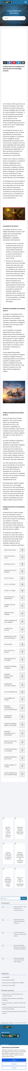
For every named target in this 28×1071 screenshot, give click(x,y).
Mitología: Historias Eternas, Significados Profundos (12, 999)
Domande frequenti (7, 980)
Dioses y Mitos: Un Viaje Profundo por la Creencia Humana (12, 995)
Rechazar (14, 1068)
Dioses (4, 977)
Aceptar (14, 1060)
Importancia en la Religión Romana (11, 982)
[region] (14, 1058)
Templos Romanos (7, 985)
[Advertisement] (14, 42)
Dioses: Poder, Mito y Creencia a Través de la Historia (14, 1003)
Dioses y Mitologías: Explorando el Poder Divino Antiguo (14, 1012)
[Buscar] (22, 17)
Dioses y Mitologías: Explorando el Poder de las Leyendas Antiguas (13, 1008)
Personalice (14, 1064)
